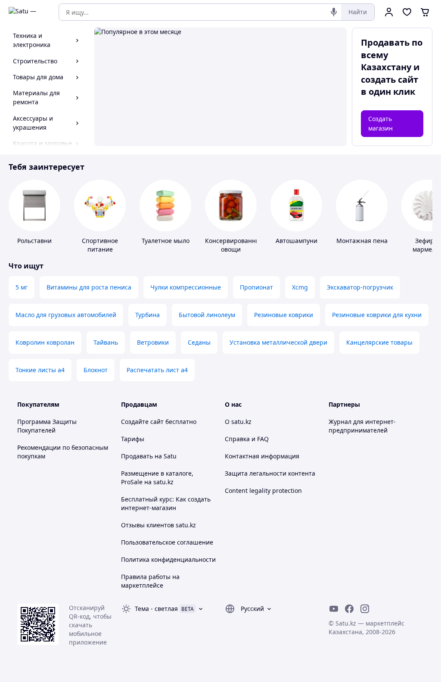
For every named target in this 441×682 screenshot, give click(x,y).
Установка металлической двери (278, 342)
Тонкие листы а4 (40, 370)
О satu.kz (238, 421)
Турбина (147, 315)
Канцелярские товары (379, 342)
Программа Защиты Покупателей (47, 425)
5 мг (22, 287)
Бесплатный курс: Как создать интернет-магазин (166, 503)
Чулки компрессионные (185, 287)
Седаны (199, 342)
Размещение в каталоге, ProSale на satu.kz (157, 477)
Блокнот (96, 370)
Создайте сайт (142, 421)
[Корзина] (425, 12)
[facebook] (349, 609)
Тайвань (105, 342)
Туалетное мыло (165, 241)
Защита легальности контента (270, 473)
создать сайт (389, 79)
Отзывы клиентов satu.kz (158, 525)
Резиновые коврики (283, 315)
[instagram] (365, 609)
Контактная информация (262, 456)
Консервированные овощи (234, 245)
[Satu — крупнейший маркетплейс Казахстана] (28, 12)
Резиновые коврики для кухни (377, 315)
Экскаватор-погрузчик (360, 287)
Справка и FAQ (247, 439)
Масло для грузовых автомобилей (66, 315)
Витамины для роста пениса (89, 287)
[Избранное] (407, 12)
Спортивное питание (100, 245)
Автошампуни (296, 241)
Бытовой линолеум (207, 315)
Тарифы (132, 439)
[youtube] (334, 609)
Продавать (137, 456)
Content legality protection (263, 490)
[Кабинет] (389, 12)
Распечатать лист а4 (157, 370)
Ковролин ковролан (45, 342)
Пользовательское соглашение (167, 542)
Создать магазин (380, 123)
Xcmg (300, 287)
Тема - (156, 608)
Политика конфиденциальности (168, 559)
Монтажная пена (362, 241)
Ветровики (153, 342)
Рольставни (34, 241)
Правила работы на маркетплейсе (150, 581)
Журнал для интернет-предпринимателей (362, 425)
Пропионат (256, 287)
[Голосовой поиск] (333, 12)
